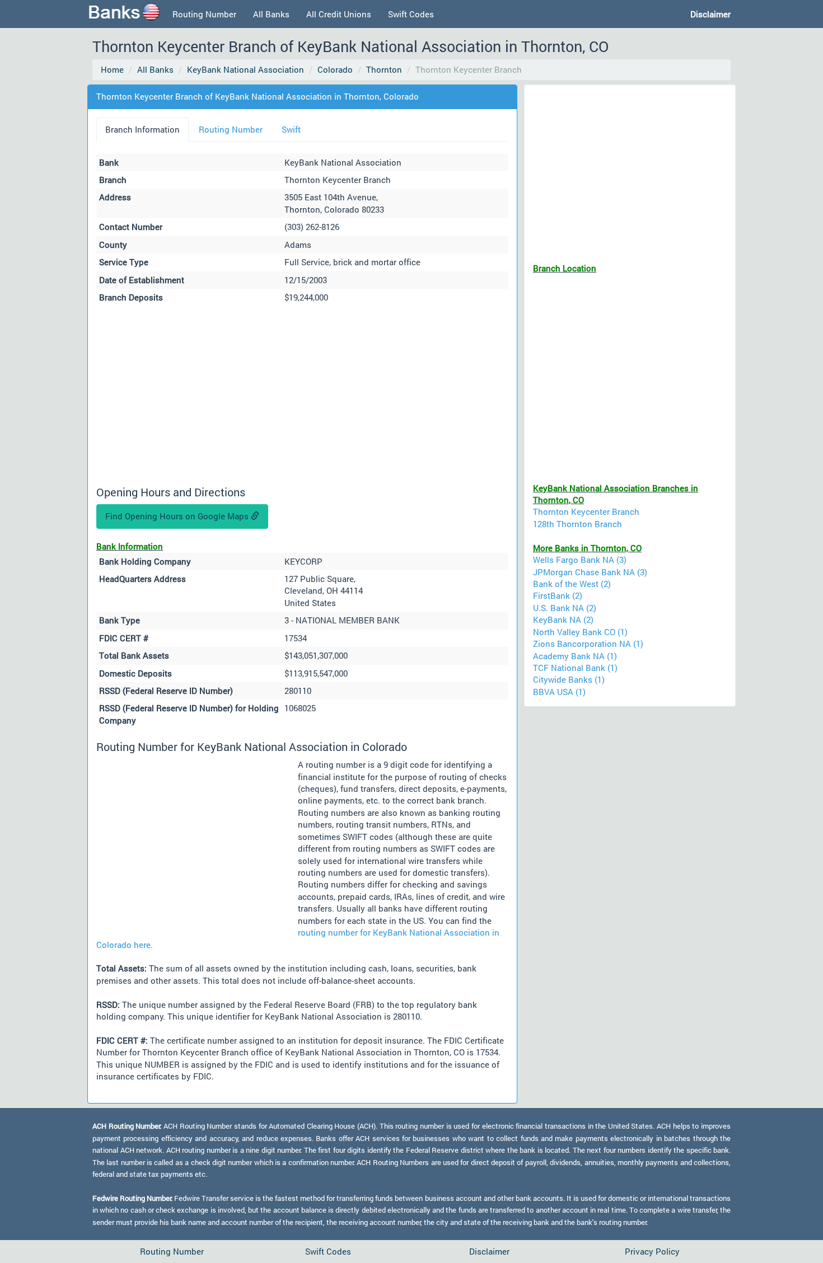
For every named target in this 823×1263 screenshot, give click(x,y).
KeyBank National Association (245, 69)
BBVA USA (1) (559, 691)
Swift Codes (411, 14)
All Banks (271, 14)
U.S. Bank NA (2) (564, 607)
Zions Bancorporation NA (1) (588, 643)
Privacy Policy (652, 1251)
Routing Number (204, 14)
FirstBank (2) (557, 595)
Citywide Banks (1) (569, 679)
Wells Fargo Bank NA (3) (579, 559)
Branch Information (142, 129)
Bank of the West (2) (572, 583)
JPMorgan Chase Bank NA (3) (590, 571)
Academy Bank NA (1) (575, 655)
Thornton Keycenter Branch (586, 511)
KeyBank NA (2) (563, 619)
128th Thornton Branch (577, 523)
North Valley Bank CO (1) (580, 631)
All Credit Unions (338, 14)
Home (112, 69)
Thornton (384, 69)
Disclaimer (489, 1251)
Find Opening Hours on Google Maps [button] (178, 516)
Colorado (335, 69)
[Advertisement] (302, 396)
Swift (291, 129)
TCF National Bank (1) (575, 667)
